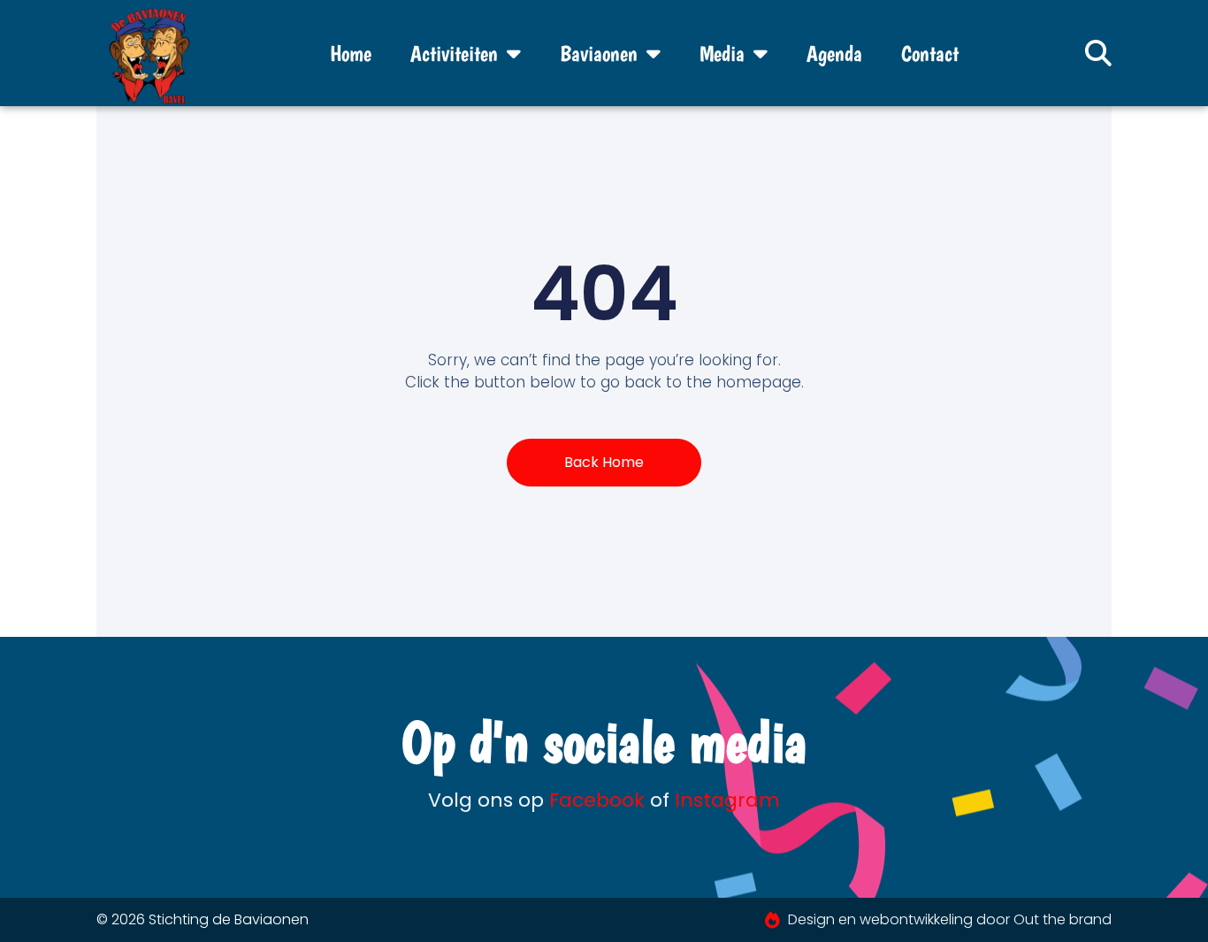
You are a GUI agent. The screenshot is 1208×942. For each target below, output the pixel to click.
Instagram (727, 800)
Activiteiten (454, 53)
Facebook (597, 800)
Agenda (834, 53)
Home (350, 53)
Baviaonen (599, 53)
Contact (930, 53)
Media (722, 53)
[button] (1098, 53)
